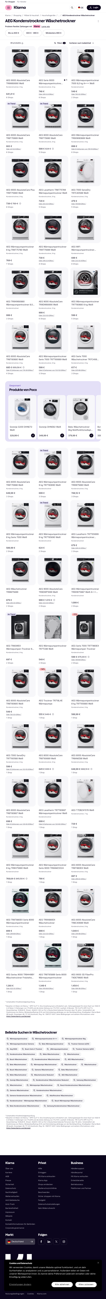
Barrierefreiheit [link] (11, 1208)
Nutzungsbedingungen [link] (14, 1294)
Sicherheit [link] (9, 1184)
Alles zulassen (86, 1284)
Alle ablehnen (62, 1284)
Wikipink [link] (8, 1216)
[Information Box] (22, 43)
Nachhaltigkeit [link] (11, 1192)
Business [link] (77, 1163)
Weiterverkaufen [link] (12, 1196)
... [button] (59, 15)
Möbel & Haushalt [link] (31, 15)
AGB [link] (7, 1176)
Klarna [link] (7, 15)
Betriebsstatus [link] (77, 1184)
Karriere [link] (8, 1172)
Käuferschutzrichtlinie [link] (47, 1188)
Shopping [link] (17, 15)
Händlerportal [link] (76, 1172)
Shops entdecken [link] (45, 1184)
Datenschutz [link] (10, 1188)
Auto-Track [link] (10, 1204)
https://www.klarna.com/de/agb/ (18, 1016)
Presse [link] (8, 1180)
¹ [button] (46, 94)
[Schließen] (98, 1263)
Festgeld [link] (41, 1200)
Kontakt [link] (8, 1220)
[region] (53, 1275)
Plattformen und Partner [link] (81, 1188)
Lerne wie (45, 26)
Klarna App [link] (42, 1180)
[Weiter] (95, 416)
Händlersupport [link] (77, 1168)
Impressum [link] (10, 1212)
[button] (81, 7)
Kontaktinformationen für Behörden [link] (20, 1224)
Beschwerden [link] (44, 1192)
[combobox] (81, 43)
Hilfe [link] (40, 1168)
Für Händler (21, 2)
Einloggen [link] (42, 1172)
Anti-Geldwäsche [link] (12, 1200)
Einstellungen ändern (20, 1284)
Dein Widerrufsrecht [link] (46, 1208)
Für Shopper (10, 2)
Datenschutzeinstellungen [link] (49, 1204)
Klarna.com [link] (41, 1294)
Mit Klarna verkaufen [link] (79, 1176)
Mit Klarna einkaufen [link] (46, 1176)
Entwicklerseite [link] (77, 1180)
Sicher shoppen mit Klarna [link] (49, 1196)
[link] (41, 1242)
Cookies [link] (30, 1294)
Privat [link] (42, 1163)
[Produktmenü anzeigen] (98, 21)
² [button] (85, 149)
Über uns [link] (9, 1168)
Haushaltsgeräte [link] (48, 15)
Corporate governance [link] (14, 1228)
